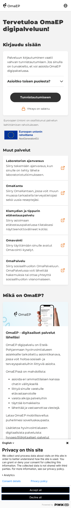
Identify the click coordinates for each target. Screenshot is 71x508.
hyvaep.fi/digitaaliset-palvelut (27, 437)
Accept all (36, 490)
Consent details (11, 481)
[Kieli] (65, 6)
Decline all (35, 497)
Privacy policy (39, 481)
